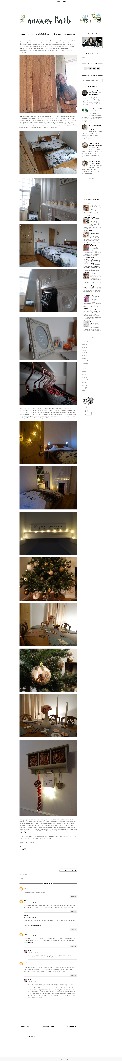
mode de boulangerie (89, 286)
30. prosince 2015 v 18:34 (30, 890)
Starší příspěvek (71, 1027)
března (83, 352)
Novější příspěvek (25, 1027)
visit (25, 874)
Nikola (26, 915)
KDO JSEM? (57, 1)
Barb (29, 950)
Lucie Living (87, 204)
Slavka (26, 963)
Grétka (26, 120)
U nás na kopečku (88, 257)
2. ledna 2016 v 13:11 (29, 965)
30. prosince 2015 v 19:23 (30, 917)
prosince (84, 361)
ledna (83, 358)
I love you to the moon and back (94, 322)
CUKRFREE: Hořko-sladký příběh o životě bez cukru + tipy (95, 145)
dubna (83, 350)
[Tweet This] (66, 870)
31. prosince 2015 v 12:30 (30, 936)
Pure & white (87, 320)
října (83, 366)
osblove (85, 308)
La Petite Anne (87, 244)
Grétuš (37, 820)
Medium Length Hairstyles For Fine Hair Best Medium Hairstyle (92, 310)
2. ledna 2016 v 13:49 (33, 952)
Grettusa (22, 833)
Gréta (21, 116)
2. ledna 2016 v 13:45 (33, 981)
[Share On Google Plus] (72, 870)
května (83, 347)
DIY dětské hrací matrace (94, 246)
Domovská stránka (49, 1027)
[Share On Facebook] (69, 870)
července (84, 342)
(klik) (25, 833)
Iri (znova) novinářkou (95, 218)
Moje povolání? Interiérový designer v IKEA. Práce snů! (95, 92)
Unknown (26, 888)
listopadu (84, 363)
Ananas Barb (56, 1059)
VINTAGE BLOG (87, 230)
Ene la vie (86, 272)
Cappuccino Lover (28, 942)
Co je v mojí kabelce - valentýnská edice (95, 232)
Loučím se (86, 287)
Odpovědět (73, 896)
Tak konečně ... (94, 205)
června (83, 344)
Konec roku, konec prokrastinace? (33, 925)
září (83, 369)
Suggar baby (27, 934)
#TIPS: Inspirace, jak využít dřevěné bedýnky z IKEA (95, 127)
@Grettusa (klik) (24, 48)
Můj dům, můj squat (89, 217)
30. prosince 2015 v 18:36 (30, 903)
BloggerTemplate (69, 1059)
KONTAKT (65, 1)
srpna (83, 371)
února (83, 355)
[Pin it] (75, 870)
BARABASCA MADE (88, 295)
